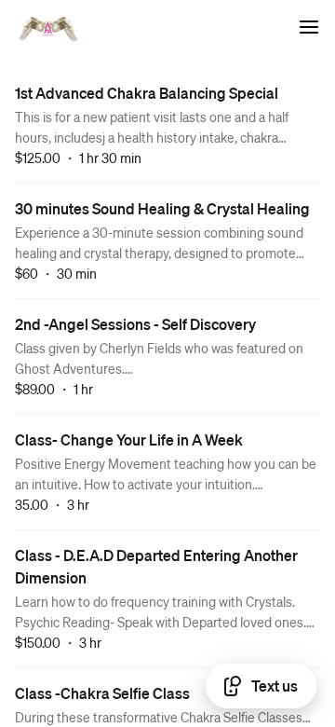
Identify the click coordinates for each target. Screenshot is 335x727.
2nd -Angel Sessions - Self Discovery (135, 324)
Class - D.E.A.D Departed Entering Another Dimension (156, 566)
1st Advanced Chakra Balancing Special (146, 93)
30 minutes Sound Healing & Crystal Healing (162, 208)
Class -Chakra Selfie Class (102, 693)
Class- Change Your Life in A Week (129, 439)
